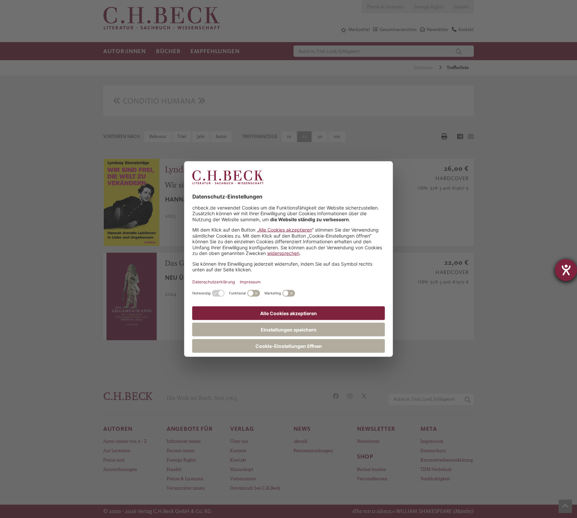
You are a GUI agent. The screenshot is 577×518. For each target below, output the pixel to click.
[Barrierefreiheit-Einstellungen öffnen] (566, 270)
